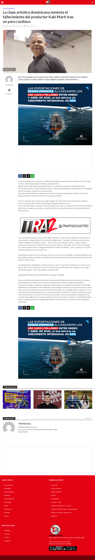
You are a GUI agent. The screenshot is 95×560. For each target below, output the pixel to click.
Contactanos (55, 499)
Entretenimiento (9, 8)
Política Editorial (56, 492)
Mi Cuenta (54, 485)
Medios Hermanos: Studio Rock (61, 512)
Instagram (7, 541)
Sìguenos (54, 516)
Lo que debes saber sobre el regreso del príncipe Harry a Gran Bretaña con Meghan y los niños (78, 398)
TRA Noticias (19, 26)
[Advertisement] (55, 158)
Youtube (7, 534)
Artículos (7, 512)
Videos (6, 516)
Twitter (6, 537)
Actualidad (7, 488)
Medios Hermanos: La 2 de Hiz (61, 506)
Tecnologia (7, 502)
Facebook (7, 530)
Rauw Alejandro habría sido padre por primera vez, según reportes (47, 398)
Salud (6, 506)
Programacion (8, 485)
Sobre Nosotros (56, 488)
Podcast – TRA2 (56, 502)
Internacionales (9, 492)
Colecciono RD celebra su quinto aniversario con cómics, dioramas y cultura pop (16, 398)
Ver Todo (88, 418)
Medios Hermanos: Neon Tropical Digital (64, 509)
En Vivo (53, 495)
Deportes (7, 495)
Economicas (8, 509)
